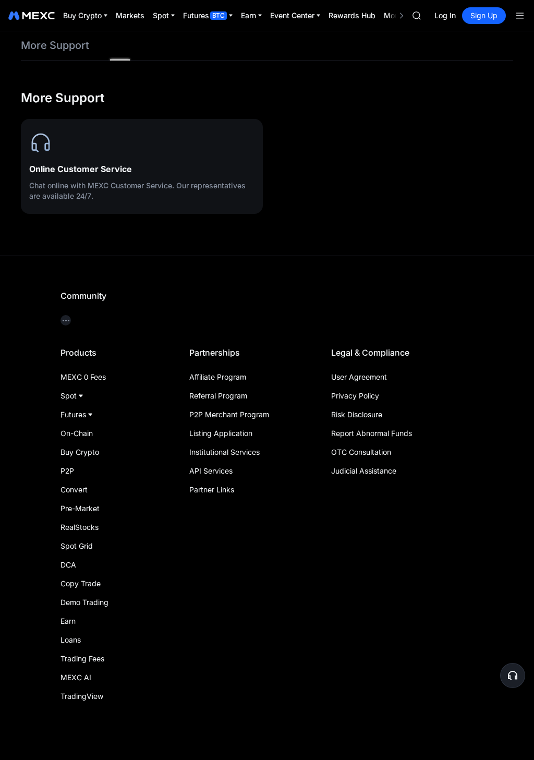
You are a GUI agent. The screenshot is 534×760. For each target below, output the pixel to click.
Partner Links (211, 489)
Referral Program (218, 395)
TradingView (81, 696)
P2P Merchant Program (229, 414)
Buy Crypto (79, 452)
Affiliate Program (217, 376)
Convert (74, 489)
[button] (512, 675)
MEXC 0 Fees (83, 376)
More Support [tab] (55, 45)
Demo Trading (84, 602)
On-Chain (76, 433)
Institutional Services (224, 452)
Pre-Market (80, 508)
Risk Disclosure (356, 414)
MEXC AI (75, 677)
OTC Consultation (361, 452)
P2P (67, 470)
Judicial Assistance (363, 470)
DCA (68, 564)
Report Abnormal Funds (371, 433)
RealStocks (79, 527)
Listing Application (220, 433)
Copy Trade (80, 583)
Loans (70, 639)
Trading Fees (82, 658)
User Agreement (359, 376)
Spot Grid (76, 545)
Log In (445, 15)
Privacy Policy (355, 395)
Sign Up (483, 15)
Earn (68, 621)
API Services (211, 470)
